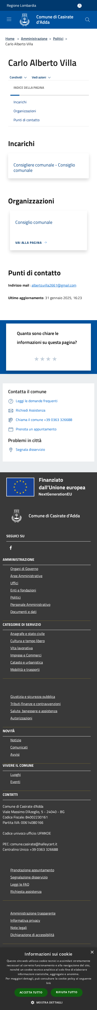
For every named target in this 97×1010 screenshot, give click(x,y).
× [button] (92, 952)
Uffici (14, 583)
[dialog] (48, 978)
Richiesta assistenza (26, 891)
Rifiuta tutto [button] (66, 992)
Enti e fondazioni (23, 590)
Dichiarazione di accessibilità (32, 934)
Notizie (15, 740)
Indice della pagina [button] (29, 87)
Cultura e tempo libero (27, 640)
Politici (58, 38)
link (48, 983)
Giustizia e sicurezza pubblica (32, 696)
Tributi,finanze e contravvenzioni (35, 703)
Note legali (18, 927)
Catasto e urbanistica (26, 662)
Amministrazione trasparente (32, 913)
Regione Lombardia (21, 5)
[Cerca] (87, 19)
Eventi (15, 781)
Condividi (16, 77)
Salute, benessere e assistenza (33, 711)
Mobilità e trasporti (25, 669)
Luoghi (15, 774)
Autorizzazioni (21, 718)
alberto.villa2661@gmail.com (54, 285)
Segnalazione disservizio (29, 877)
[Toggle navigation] (9, 19)
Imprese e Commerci (26, 655)
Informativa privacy (25, 920)
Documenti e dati (23, 611)
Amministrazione (34, 38)
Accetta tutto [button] (31, 992)
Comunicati (19, 747)
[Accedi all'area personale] (79, 5)
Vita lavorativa (21, 648)
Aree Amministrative (26, 575)
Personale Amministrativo (30, 604)
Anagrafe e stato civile (27, 633)
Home (9, 38)
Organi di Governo (24, 568)
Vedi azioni (39, 77)
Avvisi (15, 754)
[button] (48, 1002)
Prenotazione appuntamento (32, 870)
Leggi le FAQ (19, 884)
